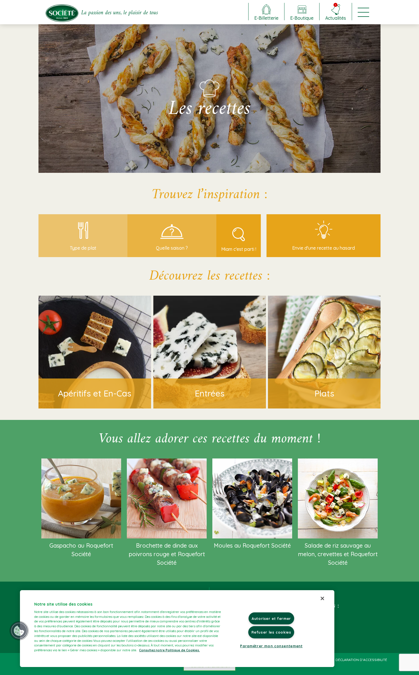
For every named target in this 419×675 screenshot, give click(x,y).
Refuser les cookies (271, 632)
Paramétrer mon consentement (271, 645)
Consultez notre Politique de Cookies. (169, 650)
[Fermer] (322, 598)
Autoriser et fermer (271, 618)
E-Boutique (302, 17)
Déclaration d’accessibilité (361, 660)
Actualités (335, 11)
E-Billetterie (266, 17)
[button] (19, 631)
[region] (177, 628)
